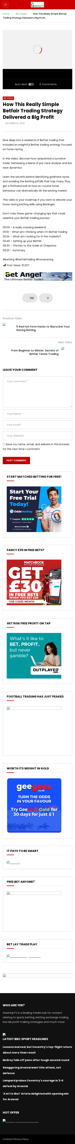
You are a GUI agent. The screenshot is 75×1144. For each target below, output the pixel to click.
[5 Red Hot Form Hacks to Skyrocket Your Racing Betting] (8, 328)
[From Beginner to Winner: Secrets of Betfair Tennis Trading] (66, 352)
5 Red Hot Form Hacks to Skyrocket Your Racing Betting (43, 328)
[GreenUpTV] (37, 4)
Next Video (65, 342)
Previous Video (12, 318)
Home (6, 13)
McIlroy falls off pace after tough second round (36, 1060)
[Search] (70, 4)
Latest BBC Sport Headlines (25, 1039)
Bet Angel (21, 13)
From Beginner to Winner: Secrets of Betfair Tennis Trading (35, 352)
